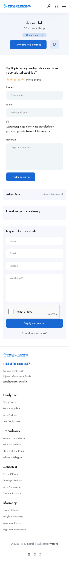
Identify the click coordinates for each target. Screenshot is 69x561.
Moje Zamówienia (12, 487)
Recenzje (11, 140)
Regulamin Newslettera (14, 529)
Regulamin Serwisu (12, 523)
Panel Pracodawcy (12, 444)
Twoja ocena (33, 80)
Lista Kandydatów (11, 421)
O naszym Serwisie (12, 480)
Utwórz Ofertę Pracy (13, 451)
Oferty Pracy (9, 402)
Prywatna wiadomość (28, 45)
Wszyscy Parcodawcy (14, 438)
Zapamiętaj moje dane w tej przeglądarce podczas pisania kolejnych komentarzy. (30, 129)
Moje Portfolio (10, 415)
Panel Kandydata (11, 408)
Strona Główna (10, 474)
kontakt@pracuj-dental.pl (15, 381)
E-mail (9, 105)
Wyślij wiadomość (34, 323)
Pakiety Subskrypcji (12, 457)
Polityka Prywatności (13, 516)
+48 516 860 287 (16, 363)
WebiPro (53, 544)
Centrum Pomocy (12, 493)
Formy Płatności (11, 510)
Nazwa (10, 87)
